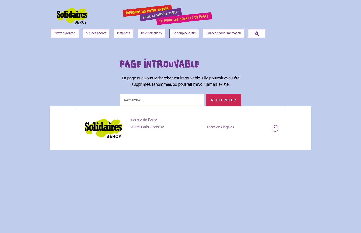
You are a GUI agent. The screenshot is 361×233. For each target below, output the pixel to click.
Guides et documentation (223, 33)
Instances (123, 33)
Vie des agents (96, 33)
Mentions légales (220, 128)
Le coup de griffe (184, 33)
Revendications (151, 33)
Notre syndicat (64, 33)
